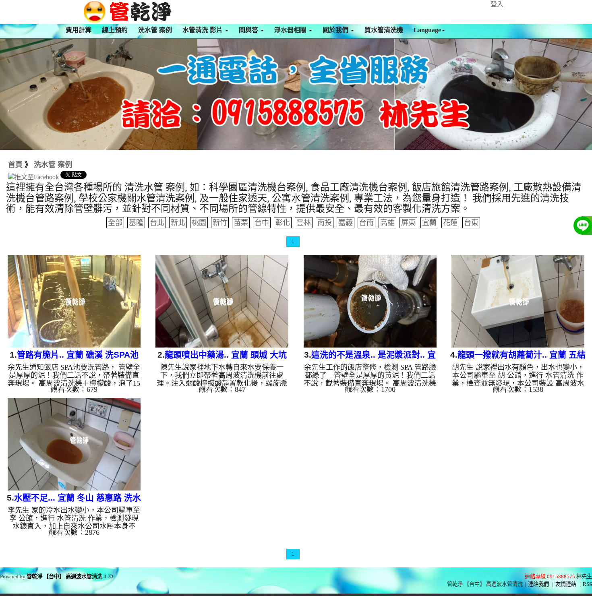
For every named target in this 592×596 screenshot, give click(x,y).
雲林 (303, 223)
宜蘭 (429, 223)
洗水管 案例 (155, 30)
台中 (262, 223)
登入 (497, 4)
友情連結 (565, 584)
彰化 (282, 223)
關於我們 (336, 30)
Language (427, 30)
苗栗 (241, 223)
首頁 (15, 165)
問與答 (249, 30)
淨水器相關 (291, 30)
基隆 (136, 223)
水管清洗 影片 (203, 30)
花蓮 (450, 223)
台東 (471, 223)
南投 (324, 223)
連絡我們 (538, 584)
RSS (587, 584)
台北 (157, 223)
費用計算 (78, 30)
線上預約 (115, 30)
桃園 (199, 223)
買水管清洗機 (383, 30)
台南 (366, 223)
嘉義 (345, 223)
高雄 (387, 223)
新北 (178, 223)
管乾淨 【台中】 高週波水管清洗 (64, 576)
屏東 (408, 223)
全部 (115, 223)
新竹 (220, 223)
